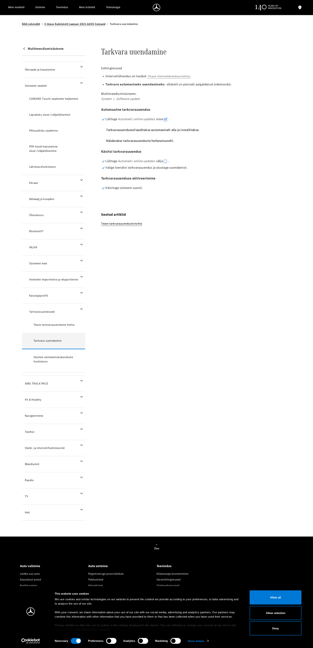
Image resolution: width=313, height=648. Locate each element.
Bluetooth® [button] (36, 231)
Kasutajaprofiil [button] (38, 295)
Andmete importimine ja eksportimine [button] (53, 279)
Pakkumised (95, 579)
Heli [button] (27, 512)
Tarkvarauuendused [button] (42, 312)
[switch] (111, 641)
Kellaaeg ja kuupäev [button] (41, 199)
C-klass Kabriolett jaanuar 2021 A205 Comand (75, 24)
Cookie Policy (64, 629)
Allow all (275, 597)
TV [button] (26, 496)
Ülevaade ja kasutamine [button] (40, 69)
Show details (196, 640)
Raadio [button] (29, 480)
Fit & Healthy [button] (33, 400)
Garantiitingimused (168, 579)
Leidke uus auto (30, 574)
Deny (275, 628)
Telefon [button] (29, 432)
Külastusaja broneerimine (172, 574)
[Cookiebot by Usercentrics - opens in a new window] (31, 641)
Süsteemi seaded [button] (36, 86)
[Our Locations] (300, 7)
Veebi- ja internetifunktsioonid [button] (44, 448)
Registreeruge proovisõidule (106, 574)
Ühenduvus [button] (36, 215)
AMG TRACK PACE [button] (36, 383)
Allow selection (275, 612)
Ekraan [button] (33, 183)
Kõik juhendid (31, 24)
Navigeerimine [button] (34, 416)
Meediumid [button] (32, 464)
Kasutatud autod (30, 579)
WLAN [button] (33, 247)
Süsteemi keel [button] (38, 263)
